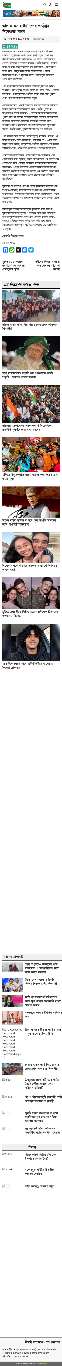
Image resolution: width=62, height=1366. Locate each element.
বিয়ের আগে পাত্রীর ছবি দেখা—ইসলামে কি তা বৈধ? (42, 1157)
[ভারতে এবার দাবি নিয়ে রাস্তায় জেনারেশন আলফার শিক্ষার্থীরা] (31, 321)
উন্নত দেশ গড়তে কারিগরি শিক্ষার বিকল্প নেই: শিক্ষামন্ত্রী (41, 982)
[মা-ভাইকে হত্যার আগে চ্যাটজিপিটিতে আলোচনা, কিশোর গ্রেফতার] (31, 660)
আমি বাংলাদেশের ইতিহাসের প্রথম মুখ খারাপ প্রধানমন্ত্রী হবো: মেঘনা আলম (43, 1001)
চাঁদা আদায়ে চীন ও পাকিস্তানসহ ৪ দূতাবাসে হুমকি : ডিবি (43, 1032)
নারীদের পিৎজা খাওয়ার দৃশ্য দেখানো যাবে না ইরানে (47, 265)
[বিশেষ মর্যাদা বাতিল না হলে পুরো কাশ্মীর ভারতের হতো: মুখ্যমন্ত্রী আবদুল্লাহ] (31, 517)
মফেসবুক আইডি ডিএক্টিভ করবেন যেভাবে (39, 1172)
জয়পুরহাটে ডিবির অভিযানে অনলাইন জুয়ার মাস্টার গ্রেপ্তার (42, 1131)
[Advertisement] (31, 812)
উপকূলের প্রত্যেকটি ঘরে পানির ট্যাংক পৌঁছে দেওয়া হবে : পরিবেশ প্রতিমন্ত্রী (42, 1084)
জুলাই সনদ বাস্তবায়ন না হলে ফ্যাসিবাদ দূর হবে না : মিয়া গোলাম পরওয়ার (41, 1117)
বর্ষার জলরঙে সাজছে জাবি (39, 1187)
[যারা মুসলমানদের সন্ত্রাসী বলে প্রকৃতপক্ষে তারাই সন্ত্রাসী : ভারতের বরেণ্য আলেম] (31, 369)
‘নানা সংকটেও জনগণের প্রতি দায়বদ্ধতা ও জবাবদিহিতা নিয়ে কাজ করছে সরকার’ (42, 968)
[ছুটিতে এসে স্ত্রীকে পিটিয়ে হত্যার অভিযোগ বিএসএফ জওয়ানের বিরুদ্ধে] (31, 608)
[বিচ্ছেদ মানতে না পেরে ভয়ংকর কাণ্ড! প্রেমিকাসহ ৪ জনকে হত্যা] (31, 562)
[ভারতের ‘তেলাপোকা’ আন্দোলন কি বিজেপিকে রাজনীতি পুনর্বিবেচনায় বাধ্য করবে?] (31, 422)
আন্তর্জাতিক (38, 39)
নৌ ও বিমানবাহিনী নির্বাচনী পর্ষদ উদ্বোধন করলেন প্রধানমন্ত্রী (43, 1099)
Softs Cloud (41, 1363)
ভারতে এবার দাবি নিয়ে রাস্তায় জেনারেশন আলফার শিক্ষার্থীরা (42, 1067)
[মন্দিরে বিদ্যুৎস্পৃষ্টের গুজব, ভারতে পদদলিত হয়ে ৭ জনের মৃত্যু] (31, 471)
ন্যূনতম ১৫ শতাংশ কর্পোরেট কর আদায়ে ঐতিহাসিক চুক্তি (13, 265)
